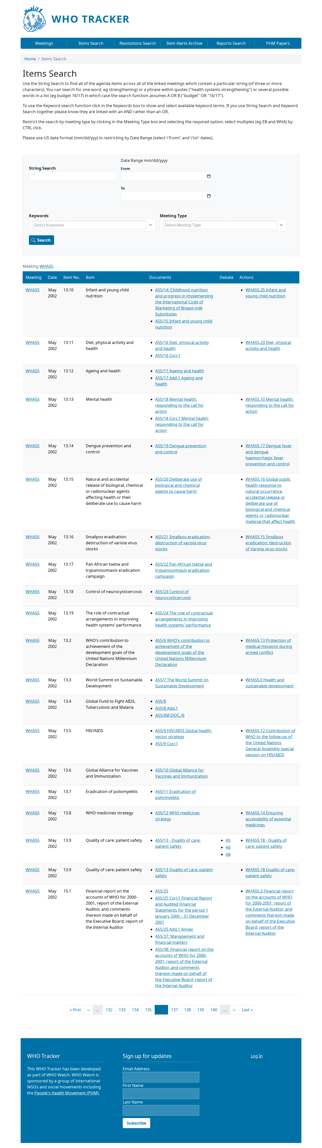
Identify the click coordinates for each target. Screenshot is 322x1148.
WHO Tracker (91, 19)
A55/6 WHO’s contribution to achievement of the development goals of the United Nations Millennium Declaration (182, 652)
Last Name (133, 1102)
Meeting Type (173, 215)
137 (175, 1009)
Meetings (44, 43)
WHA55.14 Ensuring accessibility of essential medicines (268, 819)
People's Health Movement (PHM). (67, 1093)
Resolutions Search (137, 43)
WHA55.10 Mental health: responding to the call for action (270, 405)
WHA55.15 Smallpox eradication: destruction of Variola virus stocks (268, 543)
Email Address (136, 1069)
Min (125, 168)
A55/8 (160, 701)
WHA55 (46, 266)
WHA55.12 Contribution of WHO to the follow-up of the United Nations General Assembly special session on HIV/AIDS (270, 743)
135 (149, 1009)
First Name (133, 1085)
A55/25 (161, 891)
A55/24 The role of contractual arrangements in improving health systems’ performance (184, 619)
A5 (228, 840)
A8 (228, 854)
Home (30, 59)
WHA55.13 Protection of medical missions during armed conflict (269, 646)
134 (136, 1009)
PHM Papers (278, 43)
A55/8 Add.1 (166, 708)
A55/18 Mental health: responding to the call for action (179, 405)
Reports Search (231, 43)
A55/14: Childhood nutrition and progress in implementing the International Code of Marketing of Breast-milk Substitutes (184, 302)
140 (215, 1009)
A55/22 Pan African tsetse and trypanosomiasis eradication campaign (183, 570)
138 (188, 1009)
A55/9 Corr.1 (166, 743)
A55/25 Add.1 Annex (174, 929)
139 (202, 1009)
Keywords (39, 215)
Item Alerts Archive (185, 43)
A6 (228, 847)
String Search (42, 168)
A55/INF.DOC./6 (169, 715)
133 (123, 1009)
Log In (257, 1056)
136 (163, 1009)
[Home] (36, 19)
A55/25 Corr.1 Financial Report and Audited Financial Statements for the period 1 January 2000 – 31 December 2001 (183, 910)
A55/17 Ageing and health (179, 371)
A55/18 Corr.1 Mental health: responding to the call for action (182, 424)
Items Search (90, 43)
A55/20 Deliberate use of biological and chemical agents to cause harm (178, 485)
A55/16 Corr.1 (167, 355)
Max (123, 188)
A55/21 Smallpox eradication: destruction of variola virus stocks (182, 543)
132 (110, 1009)
